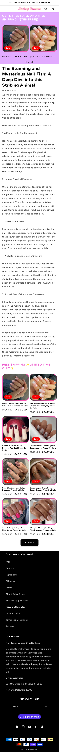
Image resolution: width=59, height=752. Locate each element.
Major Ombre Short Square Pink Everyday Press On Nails (15, 56)
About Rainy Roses (15, 594)
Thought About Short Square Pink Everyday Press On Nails (43, 529)
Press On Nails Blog (15, 607)
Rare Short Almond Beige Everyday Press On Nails (13, 489)
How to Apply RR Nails (17, 600)
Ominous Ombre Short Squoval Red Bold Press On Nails (14, 448)
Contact (10, 568)
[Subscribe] (46, 706)
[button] (6, 9)
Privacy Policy (13, 613)
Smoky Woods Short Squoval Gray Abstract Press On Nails (43, 447)
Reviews (10, 626)
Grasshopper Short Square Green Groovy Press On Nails (43, 489)
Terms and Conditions (17, 620)
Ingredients (11, 574)
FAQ (8, 562)
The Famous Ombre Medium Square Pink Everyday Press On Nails (42, 57)
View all (29, 62)
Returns (9, 587)
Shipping (10, 581)
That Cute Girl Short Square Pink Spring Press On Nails (14, 529)
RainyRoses (33, 749)
